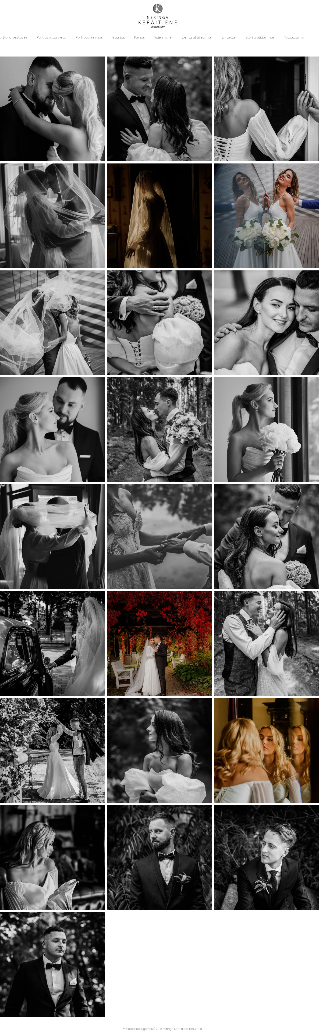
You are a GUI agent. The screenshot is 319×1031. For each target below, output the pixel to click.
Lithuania (195, 1029)
